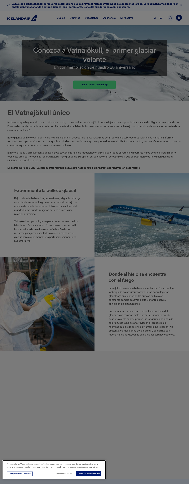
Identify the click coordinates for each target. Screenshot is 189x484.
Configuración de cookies (20, 474)
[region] (54, 469)
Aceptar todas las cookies (88, 474)
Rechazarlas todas (64, 474)
